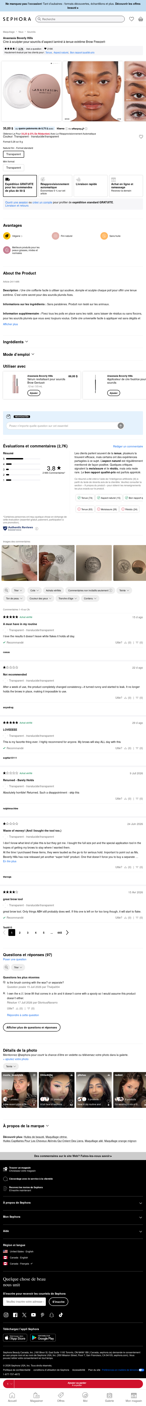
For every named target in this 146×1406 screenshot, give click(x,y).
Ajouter (34, 393)
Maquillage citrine (56, 1137)
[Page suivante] (67, 932)
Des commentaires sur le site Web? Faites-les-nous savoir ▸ (73, 1156)
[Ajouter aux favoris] (141, 136)
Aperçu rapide (14, 385)
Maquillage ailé (94, 1141)
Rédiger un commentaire (128, 446)
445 (59, 932)
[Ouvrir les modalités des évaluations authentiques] (36, 528)
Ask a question (33, 48)
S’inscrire (58, 1302)
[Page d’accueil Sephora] (17, 19)
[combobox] (80, 19)
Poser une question (14, 959)
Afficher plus (10, 324)
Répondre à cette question (23, 1015)
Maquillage (9, 31)
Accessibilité (78, 1369)
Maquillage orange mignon (120, 1141)
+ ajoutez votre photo (16, 1059)
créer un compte (42, 202)
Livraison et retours (17, 205)
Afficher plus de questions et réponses (31, 1027)
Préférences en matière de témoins (120, 1369)
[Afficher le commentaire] (19, 563)
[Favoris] (131, 19)
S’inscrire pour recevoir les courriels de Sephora (34, 1293)
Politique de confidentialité (16, 1369)
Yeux (20, 31)
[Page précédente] (4, 932)
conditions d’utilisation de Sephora (51, 1369)
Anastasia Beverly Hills (18, 38)
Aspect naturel (61, 52)
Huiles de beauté (34, 1137)
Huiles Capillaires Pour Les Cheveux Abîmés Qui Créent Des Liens (43, 1141)
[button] (66, 129)
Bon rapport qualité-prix (82, 52)
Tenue (48, 52)
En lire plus (9, 861)
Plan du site (94, 1369)
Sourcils (31, 31)
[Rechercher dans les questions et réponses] (6, 967)
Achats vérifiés (53, 590)
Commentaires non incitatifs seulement (88, 590)
